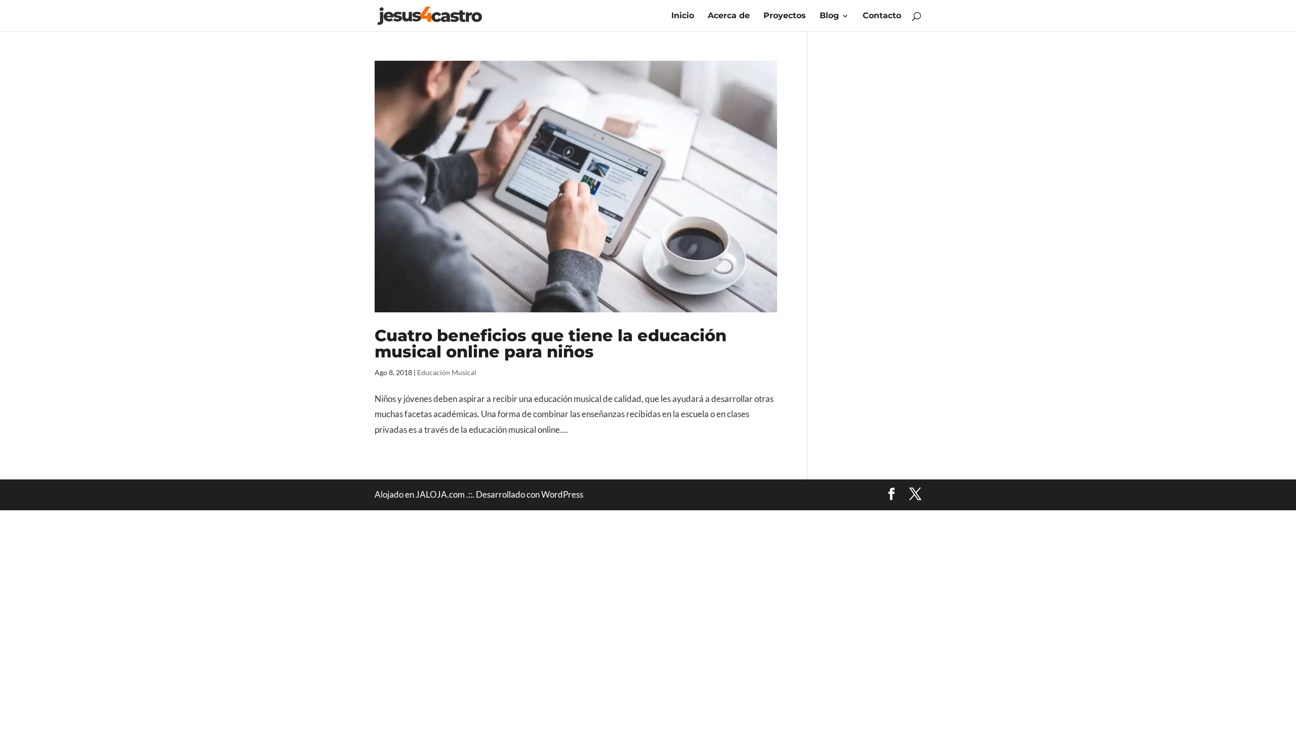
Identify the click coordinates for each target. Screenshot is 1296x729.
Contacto (882, 16)
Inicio (682, 16)
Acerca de (729, 16)
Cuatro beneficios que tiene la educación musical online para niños (550, 343)
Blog (829, 16)
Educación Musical (446, 372)
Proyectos (784, 16)
